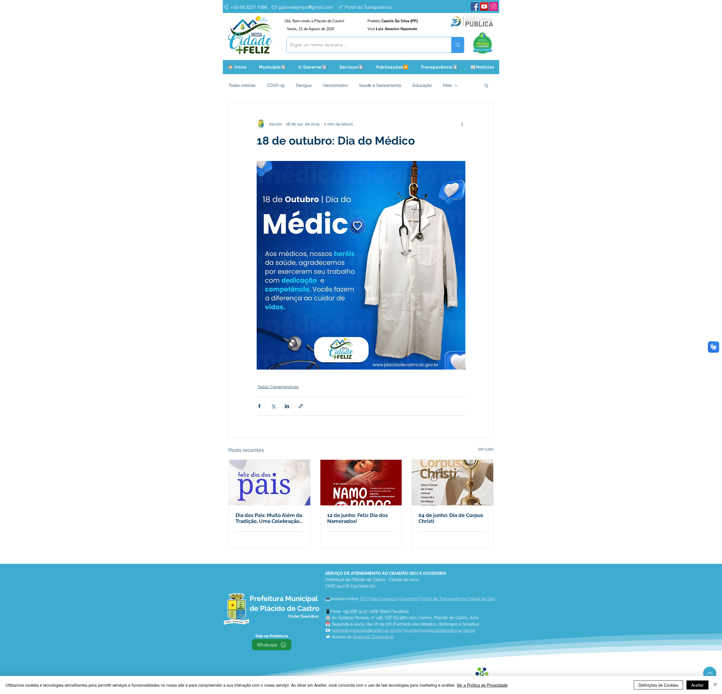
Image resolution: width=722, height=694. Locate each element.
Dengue (304, 85)
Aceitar (697, 685)
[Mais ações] (462, 124)
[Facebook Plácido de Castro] (475, 6)
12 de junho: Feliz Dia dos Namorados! (357, 518)
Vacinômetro (335, 85)
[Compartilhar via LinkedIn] (287, 406)
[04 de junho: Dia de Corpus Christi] (452, 482)
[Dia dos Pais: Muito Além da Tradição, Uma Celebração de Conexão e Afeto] (269, 482)
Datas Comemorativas (278, 386)
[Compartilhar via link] (300, 406)
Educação (422, 85)
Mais (447, 85)
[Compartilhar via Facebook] (259, 406)
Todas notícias (242, 85)
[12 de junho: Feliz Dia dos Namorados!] (361, 482)
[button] (272, 67)
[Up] (709, 673)
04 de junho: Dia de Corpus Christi (451, 518)
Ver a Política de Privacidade (482, 685)
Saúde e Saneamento (380, 85)
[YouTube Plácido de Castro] (484, 6)
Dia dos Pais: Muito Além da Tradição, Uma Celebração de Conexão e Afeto (268, 518)
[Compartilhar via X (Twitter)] (273, 406)
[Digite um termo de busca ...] (457, 45)
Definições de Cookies (658, 685)
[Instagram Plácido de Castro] (493, 6)
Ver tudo (486, 449)
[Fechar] (715, 684)
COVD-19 (276, 85)
